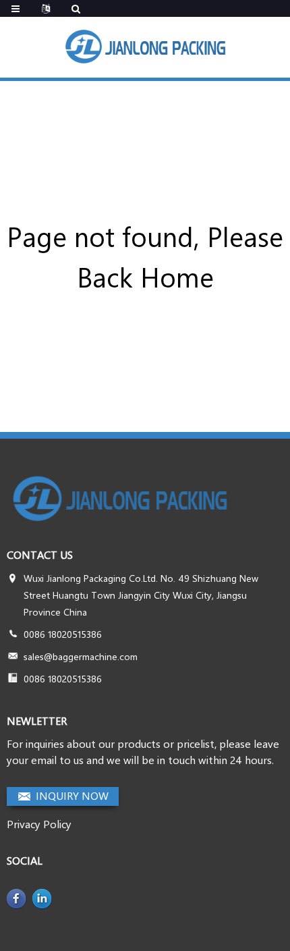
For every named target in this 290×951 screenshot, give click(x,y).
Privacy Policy (39, 824)
